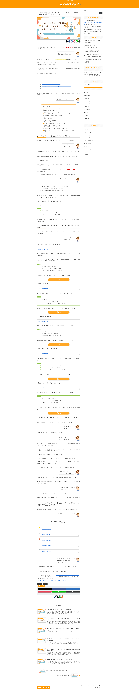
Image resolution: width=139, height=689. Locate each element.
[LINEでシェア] (77, 41)
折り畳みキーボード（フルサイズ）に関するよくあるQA (54, 88)
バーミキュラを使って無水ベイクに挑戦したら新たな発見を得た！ (93, 51)
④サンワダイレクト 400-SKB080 (50, 120)
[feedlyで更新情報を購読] (60, 597)
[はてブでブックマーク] (72, 41)
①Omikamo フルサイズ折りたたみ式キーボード (53, 115)
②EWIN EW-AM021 (47, 117)
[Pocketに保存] (74, 41)
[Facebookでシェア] (69, 41)
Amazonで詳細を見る (43, 249)
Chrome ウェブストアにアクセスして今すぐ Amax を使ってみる (52, 580)
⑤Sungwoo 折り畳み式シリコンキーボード (52, 121)
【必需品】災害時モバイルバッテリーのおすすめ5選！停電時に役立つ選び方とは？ (93, 61)
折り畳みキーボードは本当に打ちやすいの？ (52, 125)
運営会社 (82, 685)
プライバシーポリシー (91, 685)
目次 (45, 106)
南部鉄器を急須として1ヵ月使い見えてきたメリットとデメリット (93, 46)
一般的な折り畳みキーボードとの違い (51, 110)
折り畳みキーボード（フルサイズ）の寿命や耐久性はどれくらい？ (56, 128)
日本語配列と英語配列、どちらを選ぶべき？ (52, 126)
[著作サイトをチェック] (55, 597)
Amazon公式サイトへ (58, 280)
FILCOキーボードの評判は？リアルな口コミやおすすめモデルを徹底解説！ (93, 55)
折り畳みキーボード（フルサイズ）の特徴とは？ (53, 108)
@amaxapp (91, 84)
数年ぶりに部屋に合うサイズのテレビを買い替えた (93, 41)
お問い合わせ (100, 685)
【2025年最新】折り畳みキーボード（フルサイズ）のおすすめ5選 (56, 86)
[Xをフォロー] (58, 597)
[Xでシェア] (67, 41)
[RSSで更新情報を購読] (62, 597)
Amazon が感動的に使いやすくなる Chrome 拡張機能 (93, 22)
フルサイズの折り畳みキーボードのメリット (52, 112)
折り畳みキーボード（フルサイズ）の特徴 (51, 84)
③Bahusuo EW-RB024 (48, 118)
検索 (85, 10)
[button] (79, 41)
